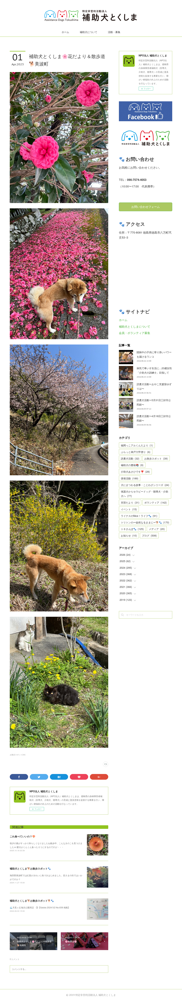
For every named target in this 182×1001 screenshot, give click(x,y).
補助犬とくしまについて (134, 326)
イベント (129, 509)
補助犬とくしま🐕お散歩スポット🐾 (30, 868)
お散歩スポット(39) (17, 754)
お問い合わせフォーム (145, 207)
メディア (157, 529)
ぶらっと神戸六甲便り (135, 452)
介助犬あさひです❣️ (135, 471)
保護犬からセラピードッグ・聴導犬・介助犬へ (144, 494)
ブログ (149, 535)
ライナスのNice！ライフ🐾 (139, 516)
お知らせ (129, 535)
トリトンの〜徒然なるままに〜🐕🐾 (145, 522)
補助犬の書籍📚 (132, 465)
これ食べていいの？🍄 (22, 836)
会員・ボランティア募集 (134, 333)
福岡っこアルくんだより (137, 445)
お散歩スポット (156, 458)
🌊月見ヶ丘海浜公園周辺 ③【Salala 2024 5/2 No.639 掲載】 (40, 907)
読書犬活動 (130, 458)
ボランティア (155, 502)
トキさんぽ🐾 (132, 529)
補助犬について (88, 32)
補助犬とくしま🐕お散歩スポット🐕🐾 (32, 900)
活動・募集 (114, 32)
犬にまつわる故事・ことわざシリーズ (145, 485)
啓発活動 (129, 478)
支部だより (130, 502)
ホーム (65, 32)
